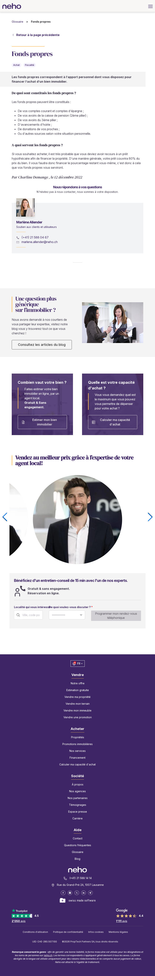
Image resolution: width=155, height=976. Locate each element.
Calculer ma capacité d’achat (115, 422)
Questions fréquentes (77, 845)
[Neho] (11, 6)
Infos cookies (96, 932)
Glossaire (17, 21)
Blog (77, 858)
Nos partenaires (78, 798)
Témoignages (77, 804)
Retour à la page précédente (38, 35)
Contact (77, 838)
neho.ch (48, 955)
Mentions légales (118, 932)
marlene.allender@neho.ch (40, 242)
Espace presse (77, 811)
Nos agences (77, 791)
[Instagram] (70, 893)
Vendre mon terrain (78, 703)
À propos (77, 784)
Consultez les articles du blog (42, 345)
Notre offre (77, 683)
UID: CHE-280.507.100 (44, 941)
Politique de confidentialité (68, 932)
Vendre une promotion (78, 717)
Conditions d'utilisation (35, 932)
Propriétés (77, 737)
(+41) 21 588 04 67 (35, 237)
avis (19, 921)
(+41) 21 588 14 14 (80, 878)
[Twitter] (76, 893)
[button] (150, 517)
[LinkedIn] (83, 893)
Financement (77, 757)
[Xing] (90, 893)
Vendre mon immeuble (77, 710)
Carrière (77, 818)
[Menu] (150, 6)
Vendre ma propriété (77, 696)
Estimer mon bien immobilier (44, 422)
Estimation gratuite (77, 690)
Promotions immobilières (77, 744)
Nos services (77, 750)
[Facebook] (63, 893)
